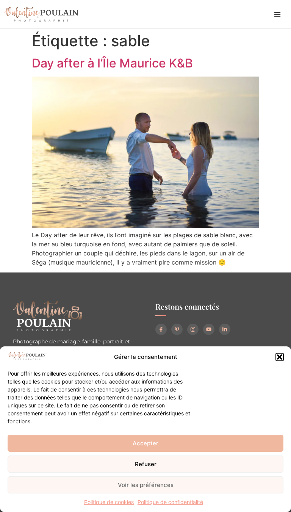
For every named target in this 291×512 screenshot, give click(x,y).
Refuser (145, 464)
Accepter (145, 443)
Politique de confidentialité (170, 502)
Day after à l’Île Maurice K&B (112, 63)
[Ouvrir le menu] (277, 14)
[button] (279, 357)
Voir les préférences (146, 485)
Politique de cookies (109, 502)
